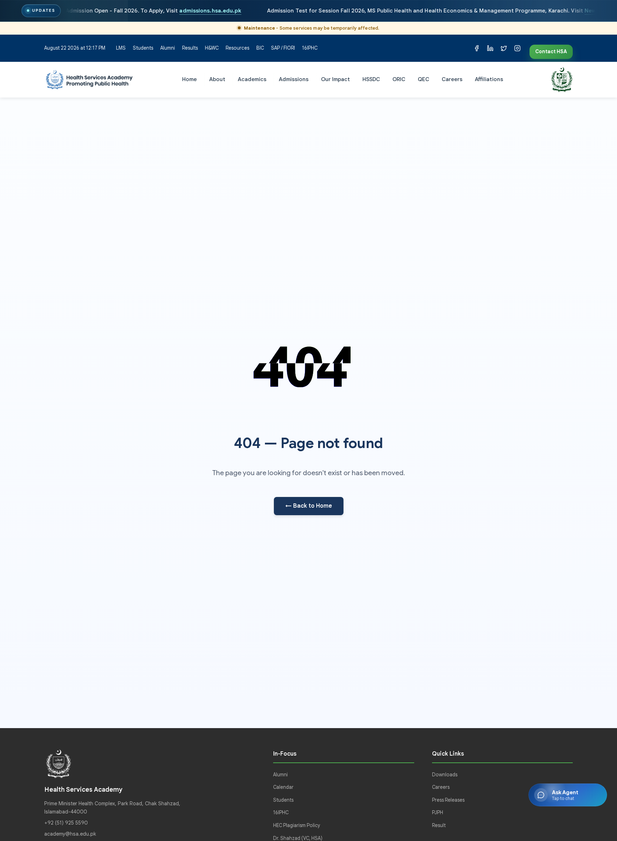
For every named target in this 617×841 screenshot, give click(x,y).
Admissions (293, 79)
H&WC (212, 48)
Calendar (283, 787)
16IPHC (309, 48)
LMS (121, 48)
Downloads (444, 775)
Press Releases (448, 800)
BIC (260, 48)
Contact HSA (551, 52)
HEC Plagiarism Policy (296, 825)
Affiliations (489, 79)
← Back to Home (308, 505)
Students (143, 48)
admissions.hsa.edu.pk (210, 10)
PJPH (437, 813)
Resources (237, 48)
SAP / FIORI (283, 48)
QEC (423, 79)
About (217, 79)
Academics (252, 79)
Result (439, 825)
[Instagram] (517, 48)
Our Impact (335, 79)
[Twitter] (504, 48)
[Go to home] (89, 79)
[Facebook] (477, 48)
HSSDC (371, 79)
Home (189, 79)
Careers (452, 79)
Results (190, 48)
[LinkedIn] (490, 48)
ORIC (398, 79)
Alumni (167, 48)
